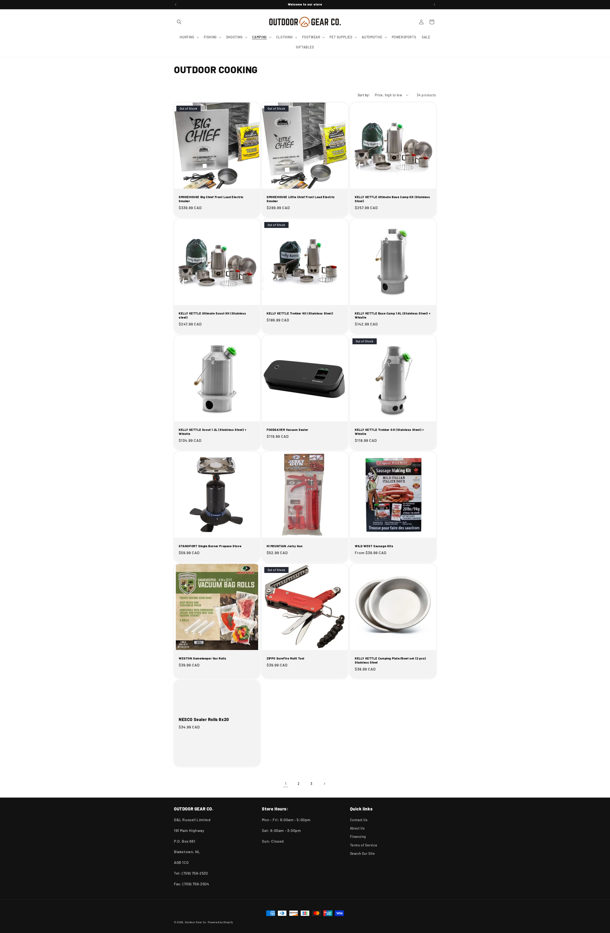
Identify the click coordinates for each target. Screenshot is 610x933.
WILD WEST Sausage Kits (374, 546)
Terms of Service (363, 845)
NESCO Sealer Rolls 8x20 (204, 719)
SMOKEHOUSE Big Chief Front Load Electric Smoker (211, 199)
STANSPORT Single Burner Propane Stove (210, 546)
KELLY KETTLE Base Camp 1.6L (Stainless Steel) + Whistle (392, 315)
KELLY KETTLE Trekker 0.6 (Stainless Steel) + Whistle (389, 432)
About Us (357, 828)
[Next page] (324, 783)
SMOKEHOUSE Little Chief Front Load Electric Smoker (301, 199)
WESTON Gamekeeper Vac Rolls (202, 658)
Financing (358, 837)
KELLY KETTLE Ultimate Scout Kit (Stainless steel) (212, 315)
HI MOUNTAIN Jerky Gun (285, 546)
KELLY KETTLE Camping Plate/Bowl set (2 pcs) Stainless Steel (390, 661)
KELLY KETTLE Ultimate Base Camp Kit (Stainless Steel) (392, 199)
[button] (179, 22)
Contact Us (359, 820)
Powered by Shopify (220, 922)
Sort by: (364, 95)
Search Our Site (362, 853)
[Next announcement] (434, 4)
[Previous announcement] (175, 4)
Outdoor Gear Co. (196, 922)
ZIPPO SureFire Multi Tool (285, 658)
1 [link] (286, 783)
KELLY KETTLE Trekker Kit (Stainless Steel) (300, 313)
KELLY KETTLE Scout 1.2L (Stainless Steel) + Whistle (212, 432)
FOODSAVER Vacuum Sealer (287, 430)
